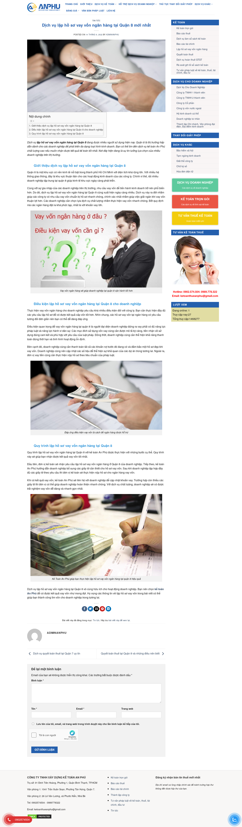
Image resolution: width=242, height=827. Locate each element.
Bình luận (37, 680)
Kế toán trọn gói (184, 28)
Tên (34, 708)
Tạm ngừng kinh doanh (188, 155)
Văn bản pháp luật (93, 10)
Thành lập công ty (120, 794)
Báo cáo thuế (183, 33)
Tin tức (96, 20)
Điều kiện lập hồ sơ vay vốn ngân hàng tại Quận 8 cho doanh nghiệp (67, 129)
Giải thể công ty (184, 161)
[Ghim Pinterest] (102, 609)
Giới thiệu (86, 4)
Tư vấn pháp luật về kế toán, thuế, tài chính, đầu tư (195, 71)
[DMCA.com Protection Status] (39, 816)
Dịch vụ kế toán (104, 4)
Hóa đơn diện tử (184, 171)
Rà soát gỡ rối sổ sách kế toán (192, 64)
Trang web (127, 708)
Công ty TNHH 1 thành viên (190, 92)
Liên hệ (111, 10)
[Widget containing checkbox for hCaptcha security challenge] (54, 735)
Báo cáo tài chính (185, 43)
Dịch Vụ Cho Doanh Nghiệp (190, 87)
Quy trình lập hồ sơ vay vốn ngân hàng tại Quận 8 (58, 133)
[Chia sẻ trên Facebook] (84, 609)
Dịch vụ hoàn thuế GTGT (189, 59)
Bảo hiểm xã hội (184, 150)
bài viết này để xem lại (119, 620)
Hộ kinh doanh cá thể (187, 113)
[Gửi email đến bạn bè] (96, 609)
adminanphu (112, 34)
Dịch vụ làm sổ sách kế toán (191, 38)
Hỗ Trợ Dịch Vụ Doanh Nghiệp (137, 4)
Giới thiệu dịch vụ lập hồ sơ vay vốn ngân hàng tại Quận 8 (62, 125)
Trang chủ (71, 4)
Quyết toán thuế (184, 54)
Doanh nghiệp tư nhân (188, 118)
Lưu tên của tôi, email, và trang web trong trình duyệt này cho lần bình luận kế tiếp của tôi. (88, 724)
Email (80, 708)
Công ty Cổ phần (185, 103)
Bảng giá (71, 10)
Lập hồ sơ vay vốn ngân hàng (191, 49)
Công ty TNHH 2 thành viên (190, 97)
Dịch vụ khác (203, 4)
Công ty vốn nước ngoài (188, 108)
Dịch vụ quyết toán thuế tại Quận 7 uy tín (56, 653)
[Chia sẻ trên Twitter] (90, 609)
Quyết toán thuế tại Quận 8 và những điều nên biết (130, 653)
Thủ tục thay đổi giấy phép (176, 4)
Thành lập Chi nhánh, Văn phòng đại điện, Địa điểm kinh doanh (195, 125)
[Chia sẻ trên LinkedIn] (108, 609)
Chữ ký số (181, 166)
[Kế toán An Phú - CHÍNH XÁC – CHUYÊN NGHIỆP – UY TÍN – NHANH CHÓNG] (43, 7)
